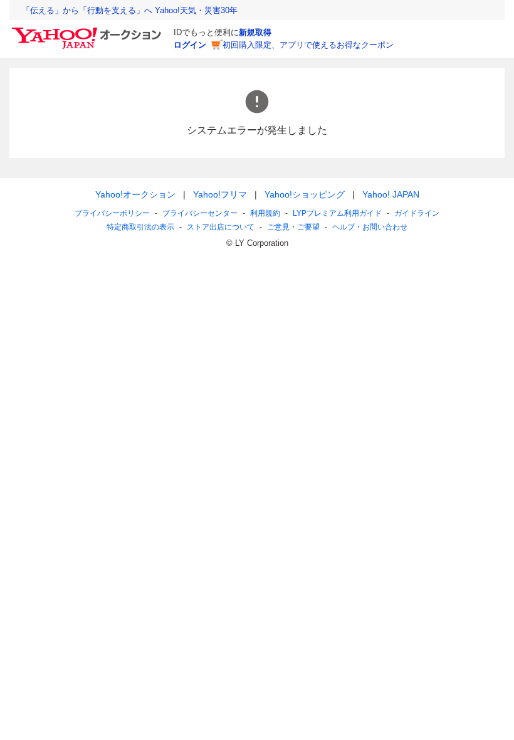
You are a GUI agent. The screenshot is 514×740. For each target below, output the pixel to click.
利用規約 (265, 213)
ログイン (190, 45)
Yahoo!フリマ (220, 194)
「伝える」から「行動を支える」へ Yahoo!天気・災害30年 (130, 10)
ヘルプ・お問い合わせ (369, 227)
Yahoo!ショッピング (305, 194)
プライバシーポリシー (112, 213)
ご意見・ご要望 (293, 227)
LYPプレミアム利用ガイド (337, 213)
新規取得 (255, 32)
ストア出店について (220, 227)
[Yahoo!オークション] (88, 30)
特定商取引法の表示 (140, 227)
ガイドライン (416, 213)
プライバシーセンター (200, 213)
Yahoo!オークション (135, 194)
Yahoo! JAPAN (390, 194)
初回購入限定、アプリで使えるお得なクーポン (308, 45)
